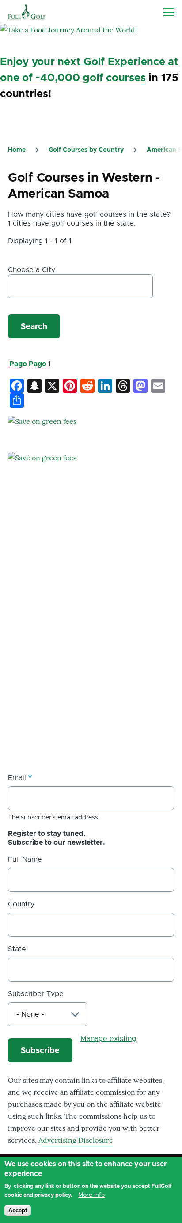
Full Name (25, 859)
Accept (17, 1210)
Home (17, 150)
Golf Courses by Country (86, 150)
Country (21, 904)
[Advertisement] (91, 662)
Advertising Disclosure (75, 1140)
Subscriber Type (36, 993)
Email (17, 777)
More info (91, 1195)
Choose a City (31, 269)
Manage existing (108, 1038)
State (17, 949)
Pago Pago (27, 364)
